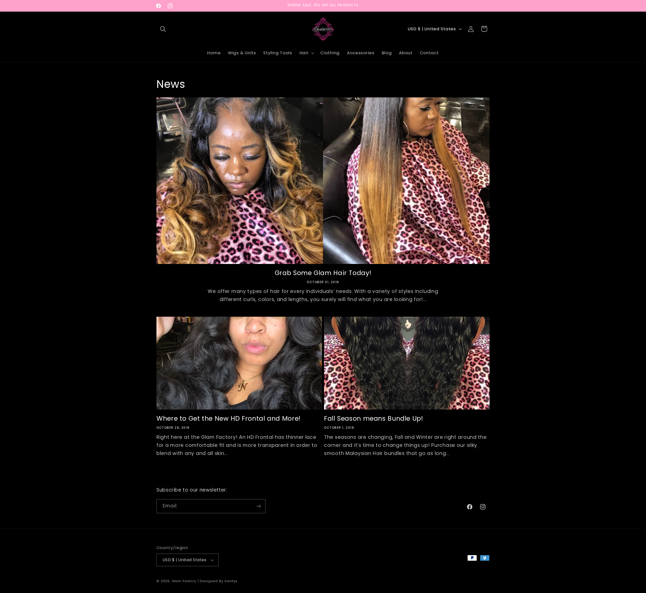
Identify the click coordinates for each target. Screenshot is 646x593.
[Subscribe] (258, 506)
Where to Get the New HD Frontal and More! (228, 419)
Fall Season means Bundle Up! (373, 419)
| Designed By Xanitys (218, 581)
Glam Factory (185, 581)
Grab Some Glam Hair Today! (323, 273)
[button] (163, 29)
